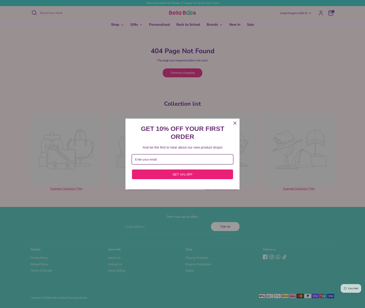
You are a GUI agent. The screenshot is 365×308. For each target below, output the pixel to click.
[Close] (235, 123)
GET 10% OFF (183, 174)
